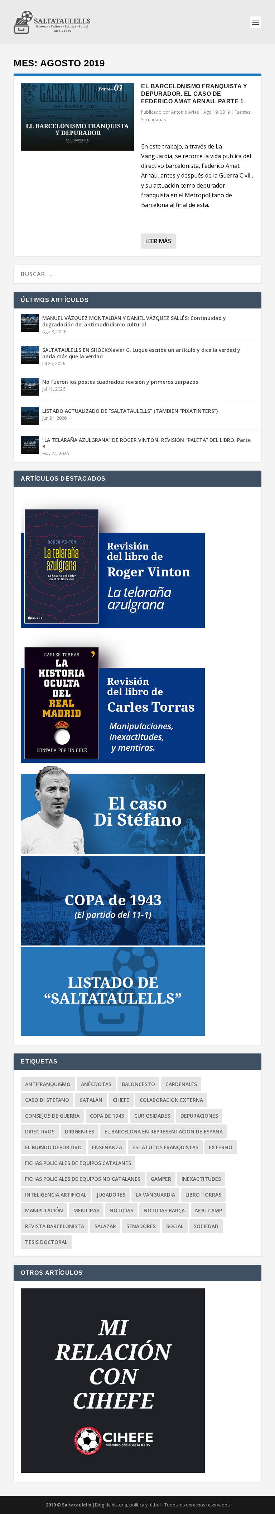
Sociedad (206, 1226)
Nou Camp (208, 1210)
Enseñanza (107, 1147)
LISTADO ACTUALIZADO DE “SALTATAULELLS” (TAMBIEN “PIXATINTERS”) (130, 410)
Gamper (161, 1178)
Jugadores (111, 1194)
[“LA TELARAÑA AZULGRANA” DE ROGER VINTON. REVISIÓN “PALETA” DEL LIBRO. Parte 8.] (30, 445)
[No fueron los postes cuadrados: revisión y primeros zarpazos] (30, 387)
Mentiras (86, 1210)
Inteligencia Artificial (55, 1194)
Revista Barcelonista (54, 1226)
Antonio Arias (185, 112)
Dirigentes (79, 1131)
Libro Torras (203, 1194)
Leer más (158, 241)
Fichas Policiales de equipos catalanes (78, 1163)
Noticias (121, 1210)
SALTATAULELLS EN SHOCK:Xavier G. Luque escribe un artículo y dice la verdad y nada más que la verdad (141, 353)
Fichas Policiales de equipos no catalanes (82, 1178)
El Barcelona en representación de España (164, 1131)
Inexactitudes (201, 1178)
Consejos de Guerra (52, 1115)
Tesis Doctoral (46, 1242)
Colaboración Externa (171, 1099)
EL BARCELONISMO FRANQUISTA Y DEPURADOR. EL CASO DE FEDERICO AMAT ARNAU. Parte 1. (194, 93)
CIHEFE (121, 1099)
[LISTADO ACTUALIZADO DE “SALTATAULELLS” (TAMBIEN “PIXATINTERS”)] (30, 416)
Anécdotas (96, 1084)
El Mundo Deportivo (53, 1147)
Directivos (39, 1131)
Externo (220, 1147)
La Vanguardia (155, 1194)
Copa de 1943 (107, 1115)
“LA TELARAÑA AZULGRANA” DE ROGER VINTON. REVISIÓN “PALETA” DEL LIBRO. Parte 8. (146, 443)
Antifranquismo (48, 1084)
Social (174, 1226)
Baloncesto (138, 1084)
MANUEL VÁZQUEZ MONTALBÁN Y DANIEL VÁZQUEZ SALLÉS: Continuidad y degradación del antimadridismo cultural (134, 321)
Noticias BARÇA (164, 1210)
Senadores (141, 1226)
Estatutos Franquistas (165, 1147)
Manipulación (44, 1210)
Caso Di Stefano (47, 1099)
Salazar (105, 1226)
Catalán (90, 1099)
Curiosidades (152, 1115)
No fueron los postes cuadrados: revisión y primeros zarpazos (120, 381)
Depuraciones (199, 1115)
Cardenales (181, 1084)
